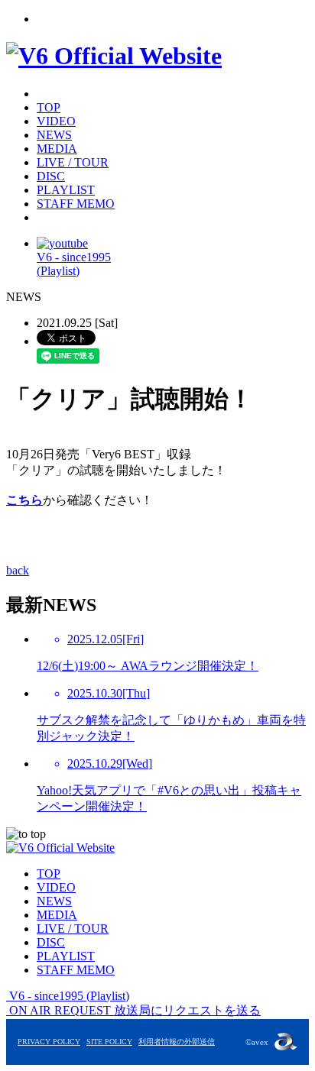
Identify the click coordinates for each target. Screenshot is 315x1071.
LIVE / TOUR (73, 162)
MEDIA (57, 148)
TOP (48, 107)
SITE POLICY (109, 1041)
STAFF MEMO (76, 203)
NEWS (54, 134)
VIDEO (56, 121)
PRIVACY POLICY (49, 1041)
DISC (51, 176)
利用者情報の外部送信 (176, 1041)
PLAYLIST (66, 189)
